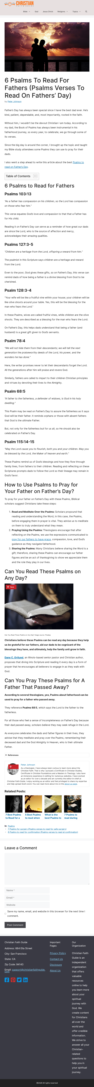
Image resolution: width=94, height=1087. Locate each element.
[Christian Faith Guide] (19, 4)
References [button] (13, 755)
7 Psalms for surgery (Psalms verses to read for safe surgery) (37, 829)
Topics (75, 11)
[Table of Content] (35, 176)
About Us (55, 970)
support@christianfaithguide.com (25, 970)
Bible (25, 11)
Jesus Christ (48, 11)
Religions (61, 11)
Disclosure (56, 964)
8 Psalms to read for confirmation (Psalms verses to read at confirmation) (43, 832)
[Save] (11, 587)
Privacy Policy (58, 953)
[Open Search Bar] (86, 11)
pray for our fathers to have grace (31, 539)
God (36, 11)
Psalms (11, 826)
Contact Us (56, 959)
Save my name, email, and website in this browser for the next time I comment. (46, 913)
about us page (71, 784)
